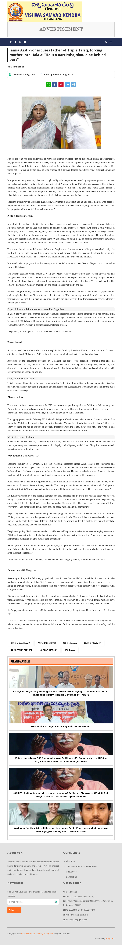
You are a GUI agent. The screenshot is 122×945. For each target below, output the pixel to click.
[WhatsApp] (48, 84)
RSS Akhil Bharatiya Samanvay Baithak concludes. (61, 726)
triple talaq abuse (47, 643)
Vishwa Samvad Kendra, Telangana (37, 933)
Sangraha (110, 938)
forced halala (70, 643)
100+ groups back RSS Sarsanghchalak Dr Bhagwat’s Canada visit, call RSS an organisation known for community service (61, 760)
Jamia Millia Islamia (20, 643)
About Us (70, 861)
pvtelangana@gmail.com (76, 919)
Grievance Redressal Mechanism (81, 866)
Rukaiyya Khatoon (48, 650)
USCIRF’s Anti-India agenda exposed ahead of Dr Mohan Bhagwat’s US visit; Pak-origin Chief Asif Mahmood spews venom (61, 795)
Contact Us (71, 876)
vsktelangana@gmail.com (77, 914)
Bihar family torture (21, 650)
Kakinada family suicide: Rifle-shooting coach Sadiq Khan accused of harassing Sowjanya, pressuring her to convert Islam (61, 830)
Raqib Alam (70, 650)
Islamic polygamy (92, 643)
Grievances (71, 871)
